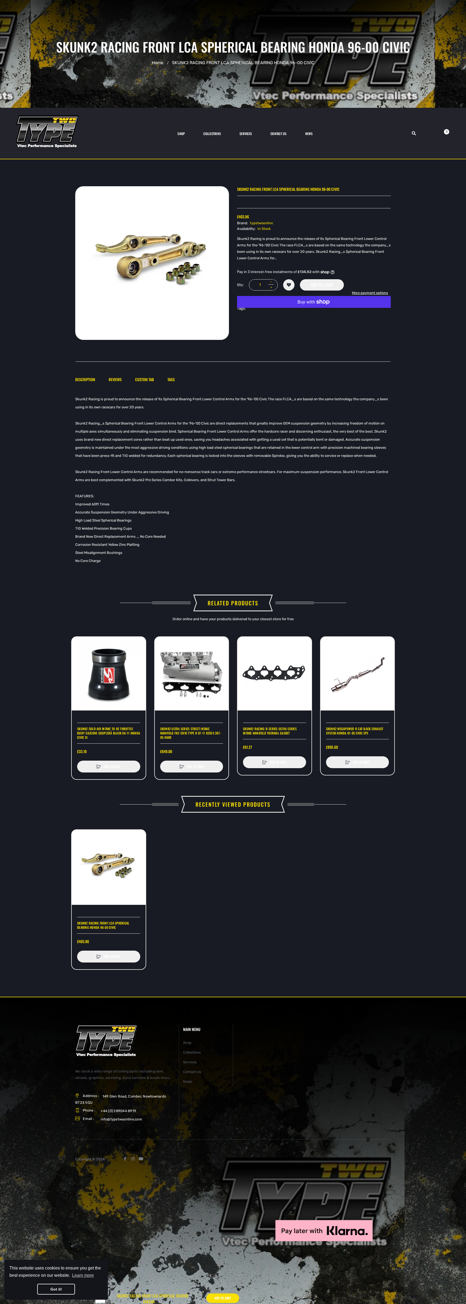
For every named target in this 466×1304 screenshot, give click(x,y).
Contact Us (192, 1072)
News (187, 1081)
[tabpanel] (233, 480)
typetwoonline (261, 223)
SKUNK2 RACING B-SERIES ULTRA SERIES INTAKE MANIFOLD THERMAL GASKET (270, 731)
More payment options (370, 293)
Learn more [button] (83, 1275)
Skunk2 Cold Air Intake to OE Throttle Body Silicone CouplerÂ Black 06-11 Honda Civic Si (108, 733)
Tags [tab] (171, 379)
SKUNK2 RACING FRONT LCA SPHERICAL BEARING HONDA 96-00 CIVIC (103, 925)
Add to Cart (322, 285)
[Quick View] (78, 664)
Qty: (240, 285)
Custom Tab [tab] (144, 379)
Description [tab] (85, 379)
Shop (187, 1043)
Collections (192, 1052)
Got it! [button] (56, 1289)
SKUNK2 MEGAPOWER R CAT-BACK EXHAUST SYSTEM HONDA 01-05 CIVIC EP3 (354, 731)
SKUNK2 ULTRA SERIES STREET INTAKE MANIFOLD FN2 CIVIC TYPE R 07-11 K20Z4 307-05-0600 (190, 733)
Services (190, 1062)
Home (157, 62)
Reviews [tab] (115, 379)
